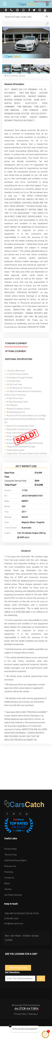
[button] (47, 23)
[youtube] (45, 10)
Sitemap (32, 1014)
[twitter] (34, 10)
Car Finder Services (13, 895)
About (7, 883)
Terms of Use (10, 855)
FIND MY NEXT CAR (18, 968)
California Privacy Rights (15, 860)
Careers (8, 889)
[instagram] (40, 10)
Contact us (9, 878)
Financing (8, 872)
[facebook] (29, 10)
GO (40, 978)
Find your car (10, 866)
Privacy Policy (10, 849)
